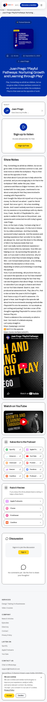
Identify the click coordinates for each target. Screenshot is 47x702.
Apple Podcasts (8, 650)
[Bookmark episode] (7, 56)
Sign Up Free (23, 146)
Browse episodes (13, 10)
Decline (21, 695)
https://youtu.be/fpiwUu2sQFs (16, 332)
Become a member (29, 5)
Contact (5, 631)
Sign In (23, 552)
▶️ (5, 329)
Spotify (4, 646)
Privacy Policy (7, 635)
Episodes (5, 623)
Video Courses (7, 608)
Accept (9, 695)
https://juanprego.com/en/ (14, 326)
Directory (5, 627)
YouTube (5, 654)
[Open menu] (41, 5)
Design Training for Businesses (13, 604)
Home (2, 10)
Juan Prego (24, 61)
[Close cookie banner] (41, 677)
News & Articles (7, 619)
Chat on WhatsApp (9, 665)
